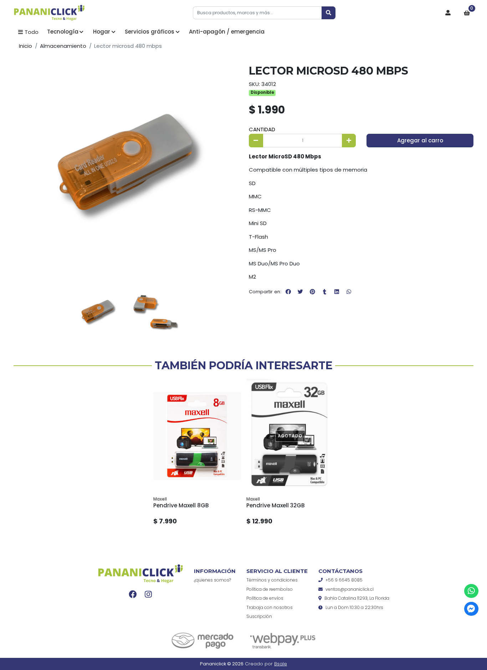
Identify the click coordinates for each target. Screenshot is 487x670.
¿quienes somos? (212, 580)
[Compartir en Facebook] (288, 291)
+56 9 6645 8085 (344, 580)
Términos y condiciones (272, 580)
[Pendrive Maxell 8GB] (197, 435)
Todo (32, 32)
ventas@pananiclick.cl (349, 589)
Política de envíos (264, 598)
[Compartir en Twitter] (300, 291)
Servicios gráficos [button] (149, 31)
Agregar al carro (420, 140)
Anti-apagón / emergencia (227, 31)
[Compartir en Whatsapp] (348, 291)
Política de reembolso (269, 589)
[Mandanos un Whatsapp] (471, 591)
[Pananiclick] (49, 13)
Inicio (25, 46)
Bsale (280, 664)
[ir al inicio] (140, 573)
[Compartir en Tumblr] (324, 291)
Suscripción (259, 616)
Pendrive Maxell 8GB (181, 505)
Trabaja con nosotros (269, 607)
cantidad (262, 129)
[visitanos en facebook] (133, 594)
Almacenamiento (63, 46)
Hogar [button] (101, 31)
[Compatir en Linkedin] (336, 291)
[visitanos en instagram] (148, 594)
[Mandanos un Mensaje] (471, 609)
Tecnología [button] (62, 31)
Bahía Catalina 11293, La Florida (356, 598)
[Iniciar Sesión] (448, 12)
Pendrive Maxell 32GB (275, 505)
